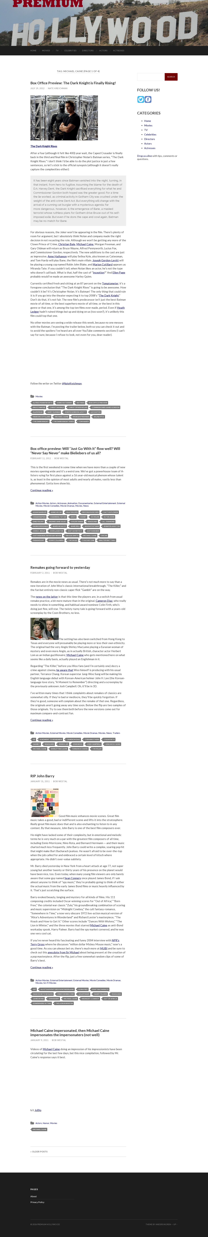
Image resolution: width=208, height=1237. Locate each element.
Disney (83, 517)
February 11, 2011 (40, 458)
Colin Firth (109, 739)
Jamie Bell (75, 526)
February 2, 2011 (40, 573)
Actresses (118, 50)
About (33, 1196)
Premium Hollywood (48, 1224)
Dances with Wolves (43, 994)
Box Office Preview (98, 403)
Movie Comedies (51, 505)
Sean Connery (73, 878)
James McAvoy (59, 526)
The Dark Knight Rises (43, 146)
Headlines (92, 521)
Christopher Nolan (77, 407)
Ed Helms (95, 517)
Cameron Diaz (104, 600)
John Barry (53, 999)
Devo (73, 517)
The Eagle (72, 540)
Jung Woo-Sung (112, 744)
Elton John (109, 517)
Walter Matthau (107, 540)
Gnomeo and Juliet (58, 521)
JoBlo (38, 1110)
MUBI (103, 948)
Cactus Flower (110, 512)
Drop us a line (144, 155)
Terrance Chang (80, 749)
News (86, 505)
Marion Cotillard (102, 264)
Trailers (116, 733)
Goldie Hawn (77, 521)
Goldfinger (83, 994)
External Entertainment (105, 503)
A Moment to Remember (51, 739)
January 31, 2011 (40, 781)
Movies (46, 50)
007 (34, 989)
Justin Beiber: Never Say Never (47, 535)
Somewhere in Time (42, 1003)
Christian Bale (66, 244)
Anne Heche (56, 512)
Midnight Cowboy (90, 999)
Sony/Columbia (56, 540)
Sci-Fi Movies (49, 983)
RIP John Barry (42, 776)
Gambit (36, 744)
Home (33, 50)
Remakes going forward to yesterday (60, 567)
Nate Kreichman (57, 88)
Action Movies (42, 503)
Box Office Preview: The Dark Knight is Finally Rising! (73, 83)
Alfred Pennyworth (42, 403)
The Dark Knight (109, 295)
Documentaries (85, 503)
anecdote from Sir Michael (63, 952)
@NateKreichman (72, 383)
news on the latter (47, 596)
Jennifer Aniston (111, 526)
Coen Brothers (92, 739)
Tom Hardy (83, 421)
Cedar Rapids (39, 517)
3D (34, 739)
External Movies (58, 733)
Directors (88, 50)
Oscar (104, 535)
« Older (39, 1151)
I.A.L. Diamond (108, 521)
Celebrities (70, 50)
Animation (72, 503)
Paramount (38, 540)
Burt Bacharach (100, 989)
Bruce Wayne (39, 407)
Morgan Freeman (81, 417)
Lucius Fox (96, 412)
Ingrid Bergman (40, 526)
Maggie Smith (72, 535)
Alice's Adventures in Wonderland (57, 989)
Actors (103, 50)
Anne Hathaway (57, 256)
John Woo (77, 744)
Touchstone (88, 540)
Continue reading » (41, 490)
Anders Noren (163, 1224)
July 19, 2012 (37, 88)
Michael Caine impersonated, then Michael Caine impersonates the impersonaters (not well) (69, 1032)
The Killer (97, 749)
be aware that (64, 670)
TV (57, 50)
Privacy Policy (37, 1202)
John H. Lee (63, 744)
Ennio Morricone (65, 994)
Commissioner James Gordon (105, 407)
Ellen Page (118, 272)
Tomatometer (110, 283)
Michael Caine (85, 244)
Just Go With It (75, 531)
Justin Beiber (93, 531)
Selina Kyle (99, 417)
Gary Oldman (53, 412)
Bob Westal (61, 458)
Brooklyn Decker (90, 512)
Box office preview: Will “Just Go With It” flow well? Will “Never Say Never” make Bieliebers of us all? (75, 450)
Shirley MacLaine (59, 749)
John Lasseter (56, 531)
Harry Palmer (100, 994)
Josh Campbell (94, 744)
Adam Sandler (39, 512)
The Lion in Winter (64, 1003)
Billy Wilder (72, 512)
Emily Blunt (38, 521)
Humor (46, 1123)
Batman (80, 403)
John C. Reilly (39, 531)
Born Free (83, 989)
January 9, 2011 (39, 1040)
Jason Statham (91, 526)
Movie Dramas (67, 505)
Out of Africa (110, 999)
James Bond (38, 999)
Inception (98, 272)
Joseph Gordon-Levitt (105, 260)
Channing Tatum (58, 517)
